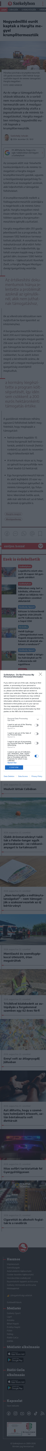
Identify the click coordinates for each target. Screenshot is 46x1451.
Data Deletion (9, 776)
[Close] (41, 675)
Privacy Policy (37, 776)
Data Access (23, 776)
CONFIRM (14, 767)
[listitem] (23, 719)
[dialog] (23, 725)
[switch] (37, 725)
